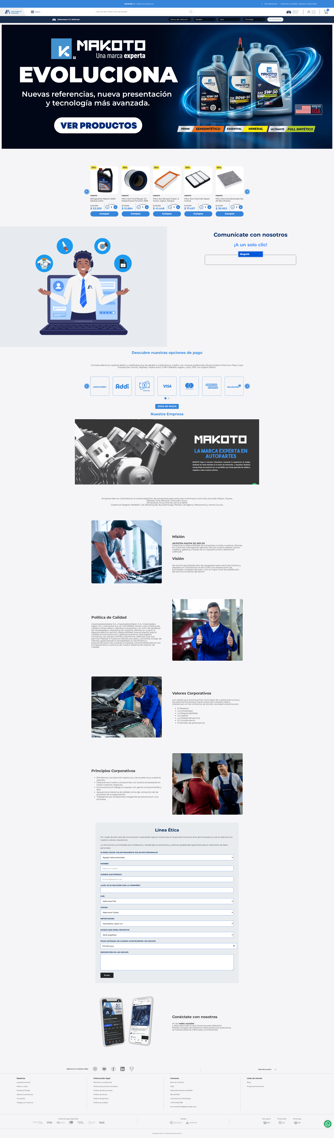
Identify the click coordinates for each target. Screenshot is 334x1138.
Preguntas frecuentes (255, 1086)
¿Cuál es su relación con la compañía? (120, 885)
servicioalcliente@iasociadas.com (183, 1107)
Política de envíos (100, 1094)
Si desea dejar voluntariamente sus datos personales (129, 852)
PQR (172, 1086)
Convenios (21, 1098)
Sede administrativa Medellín (181, 1090)
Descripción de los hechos (114, 952)
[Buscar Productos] (191, 11)
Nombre (104, 864)
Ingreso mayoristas (308, 4)
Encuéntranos (271, 4)
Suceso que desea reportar (114, 930)
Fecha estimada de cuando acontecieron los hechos (128, 941)
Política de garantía (101, 1098)
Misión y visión (22, 1086)
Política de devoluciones (102, 1090)
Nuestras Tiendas (23, 1090)
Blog (249, 1082)
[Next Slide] (247, 191)
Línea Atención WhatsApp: (180, 1098)
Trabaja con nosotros (25, 1103)
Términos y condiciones (102, 1082)
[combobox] (144, 11)
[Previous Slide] (86, 191)
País (102, 896)
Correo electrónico (111, 875)
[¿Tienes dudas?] (327, 1124)
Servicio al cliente (177, 1082)
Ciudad (104, 907)
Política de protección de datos (105, 1086)
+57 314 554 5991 (176, 1103)
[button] (165, 398)
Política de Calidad (100, 1103)
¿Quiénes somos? (24, 1082)
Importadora (107, 919)
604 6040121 (175, 1094)
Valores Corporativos (25, 1094)
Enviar (107, 975)
